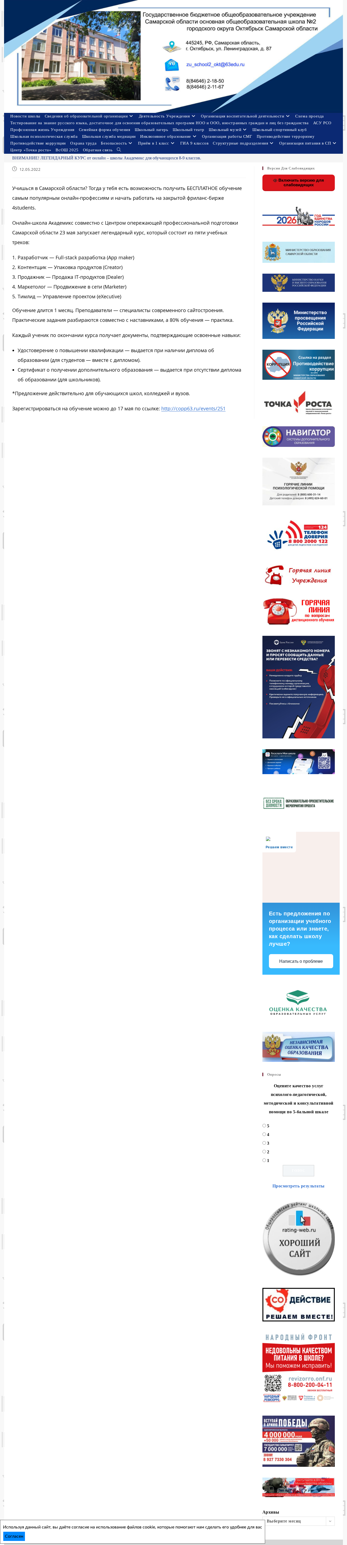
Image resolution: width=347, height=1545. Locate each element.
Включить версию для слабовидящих (300, 182)
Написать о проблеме (301, 961)
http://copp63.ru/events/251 (193, 408)
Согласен (14, 1536)
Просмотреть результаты (298, 1186)
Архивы (270, 1512)
